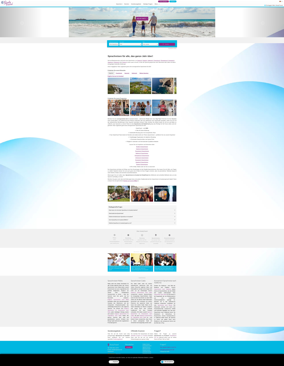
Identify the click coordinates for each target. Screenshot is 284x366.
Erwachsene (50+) (162, 107)
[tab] (140, 92)
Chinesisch (116, 62)
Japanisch (110, 62)
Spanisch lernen (146, 347)
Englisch (145, 60)
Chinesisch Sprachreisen (141, 157)
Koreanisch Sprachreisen (141, 160)
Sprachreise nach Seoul (160, 294)
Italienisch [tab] (134, 73)
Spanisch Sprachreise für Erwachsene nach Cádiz (141, 313)
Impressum (111, 351)
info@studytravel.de (117, 349)
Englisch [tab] (111, 73)
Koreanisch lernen (147, 353)
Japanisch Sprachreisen (142, 162)
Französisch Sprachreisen (142, 151)
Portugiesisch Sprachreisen (142, 155)
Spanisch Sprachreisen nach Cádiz (141, 292)
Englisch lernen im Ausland (115, 76)
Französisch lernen (147, 345)
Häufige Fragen (148, 4)
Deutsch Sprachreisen (142, 164)
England (118, 86)
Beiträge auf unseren (130, 180)
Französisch (157, 60)
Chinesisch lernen (147, 351)
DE (282, 1)
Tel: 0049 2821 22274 (113, 347)
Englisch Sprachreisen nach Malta (118, 299)
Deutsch (124, 62)
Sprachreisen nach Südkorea (162, 289)
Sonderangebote (136, 4)
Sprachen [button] (119, 4)
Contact (173, 1)
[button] (21, 22)
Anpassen (114, 361)
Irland (140, 86)
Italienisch (150, 60)
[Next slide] (174, 86)
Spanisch (139, 60)
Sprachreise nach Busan (165, 305)
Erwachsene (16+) (118, 107)
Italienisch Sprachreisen (142, 153)
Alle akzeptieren (167, 361)
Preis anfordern (163, 1)
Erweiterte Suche (172, 48)
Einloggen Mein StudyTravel (274, 5)
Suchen (167, 44)
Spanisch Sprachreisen (142, 149)
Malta (163, 86)
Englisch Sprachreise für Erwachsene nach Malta (118, 310)
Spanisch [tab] (127, 73)
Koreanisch (171, 60)
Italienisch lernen (147, 348)
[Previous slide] (110, 86)
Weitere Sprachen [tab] (144, 73)
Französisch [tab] (119, 73)
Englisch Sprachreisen (142, 146)
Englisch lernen (146, 344)
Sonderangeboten (117, 339)
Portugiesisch (164, 60)
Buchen (126, 4)
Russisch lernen (146, 350)
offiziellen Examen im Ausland (139, 335)
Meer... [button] (157, 4)
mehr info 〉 (142, 19)
